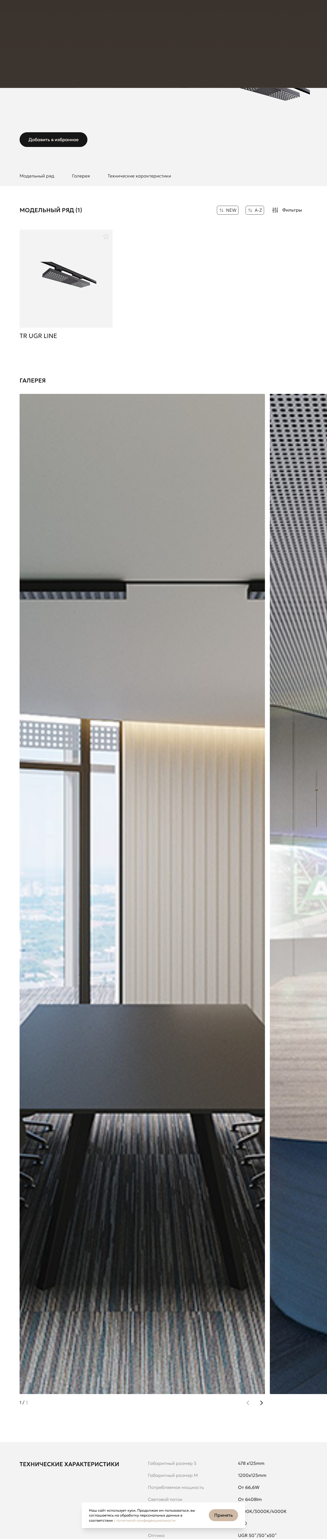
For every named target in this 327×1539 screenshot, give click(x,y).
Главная (27, 38)
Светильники (87, 38)
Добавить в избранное (53, 139)
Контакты (108, 13)
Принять (223, 1515)
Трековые (115, 38)
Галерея (81, 176)
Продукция (29, 13)
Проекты (56, 13)
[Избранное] (106, 236)
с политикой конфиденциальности (145, 1520)
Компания (82, 13)
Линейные (141, 38)
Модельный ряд (37, 176)
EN (242, 13)
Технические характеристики (139, 176)
